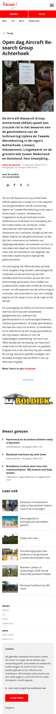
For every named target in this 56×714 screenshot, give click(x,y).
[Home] (14, 5)
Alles (4, 21)
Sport (21, 21)
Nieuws (14, 14)
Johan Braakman (11, 164)
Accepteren (16, 697)
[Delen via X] (21, 185)
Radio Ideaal (8, 634)
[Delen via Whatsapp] (28, 185)
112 (12, 21)
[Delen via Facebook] (14, 185)
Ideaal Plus (7, 639)
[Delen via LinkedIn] (8, 185)
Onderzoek (34, 21)
